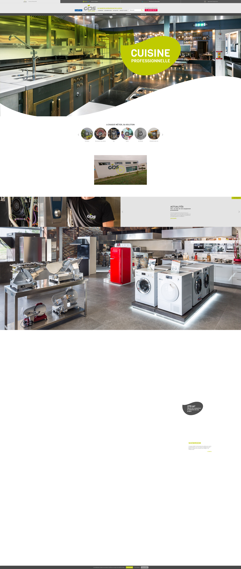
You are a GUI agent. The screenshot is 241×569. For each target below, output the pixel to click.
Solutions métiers (99, 14)
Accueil (83, 14)
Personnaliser (145, 567)
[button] (78, 135)
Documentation (108, 10)
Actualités (115, 10)
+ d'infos (209, 451)
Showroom (100, 10)
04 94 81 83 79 (152, 10)
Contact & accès (123, 10)
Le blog (157, 14)
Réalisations (143, 14)
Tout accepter (129, 567)
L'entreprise (128, 14)
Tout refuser (137, 567)
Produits (114, 14)
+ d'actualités (236, 197)
